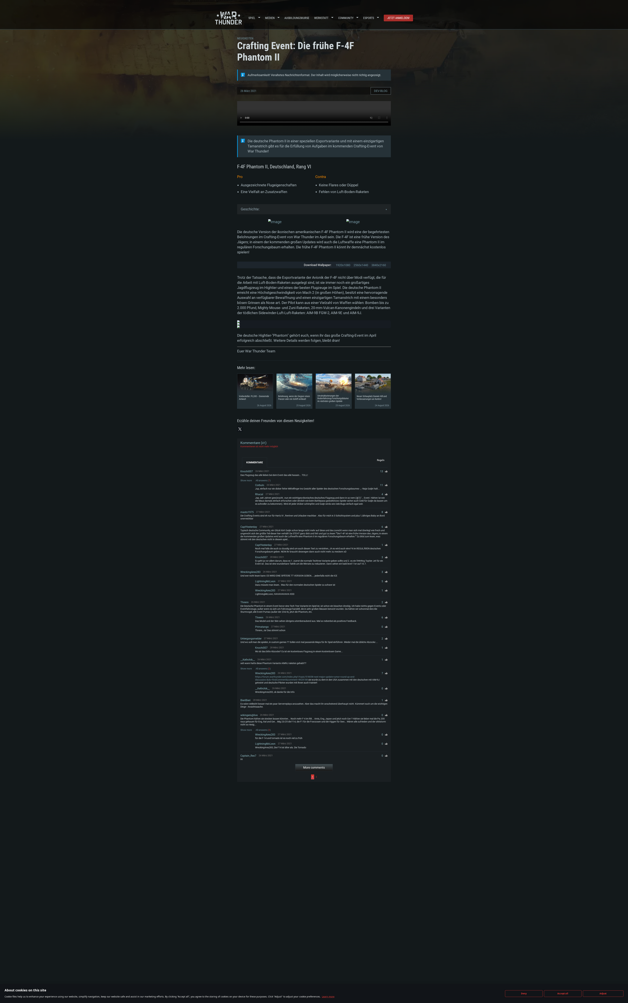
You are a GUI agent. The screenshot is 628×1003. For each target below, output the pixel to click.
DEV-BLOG (380, 91)
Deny (524, 993)
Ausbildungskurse (296, 18)
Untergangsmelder (251, 638)
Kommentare (254, 462)
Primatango (262, 626)
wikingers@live (249, 715)
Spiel (251, 18)
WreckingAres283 (250, 572)
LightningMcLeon (265, 581)
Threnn (244, 602)
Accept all (562, 993)
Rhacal (259, 494)
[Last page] (352, 776)
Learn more (328, 996)
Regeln (380, 460)
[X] (240, 429)
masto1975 (247, 512)
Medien (270, 18)
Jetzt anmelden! (398, 18)
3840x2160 (378, 265)
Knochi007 (246, 471)
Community (345, 18)
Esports (368, 18)
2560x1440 (361, 265)
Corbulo (259, 485)
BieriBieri (245, 700)
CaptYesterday (248, 526)
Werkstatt (321, 18)
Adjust (603, 993)
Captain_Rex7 (248, 755)
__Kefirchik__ (247, 659)
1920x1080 (343, 265)
